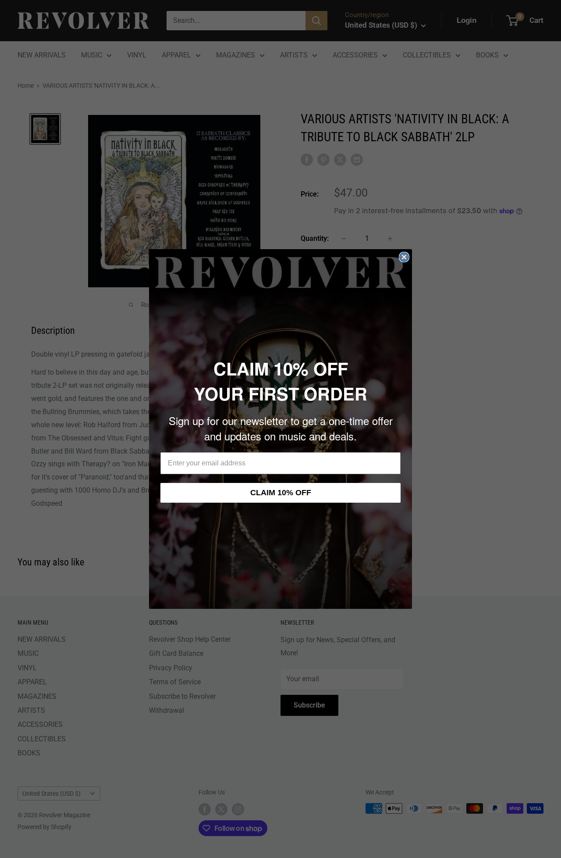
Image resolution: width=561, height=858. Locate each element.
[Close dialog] (404, 257)
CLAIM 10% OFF (280, 492)
